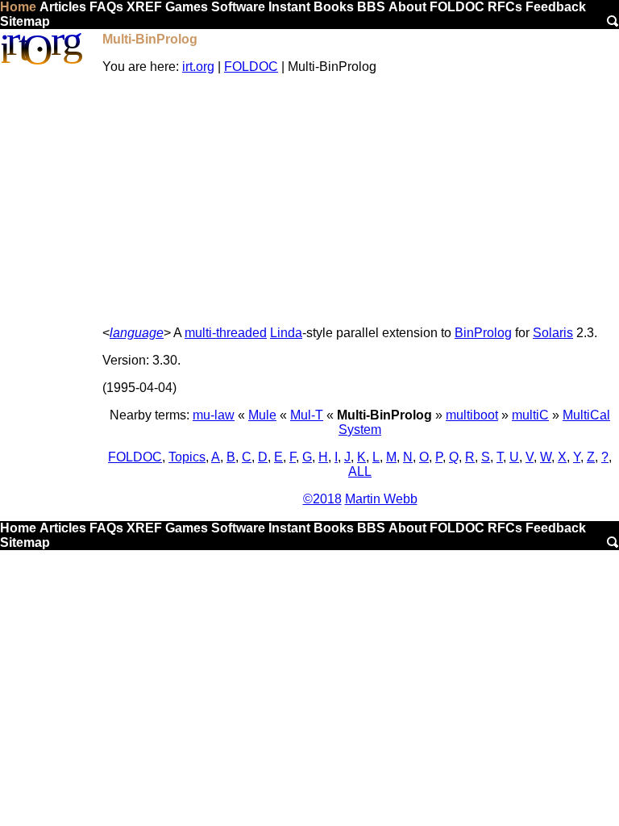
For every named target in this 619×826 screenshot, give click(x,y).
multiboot (472, 415)
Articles (62, 7)
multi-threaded (226, 333)
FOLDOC (457, 7)
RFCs (505, 7)
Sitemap (25, 21)
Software (238, 7)
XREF (144, 7)
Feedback (556, 7)
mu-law (214, 415)
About (407, 7)
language (137, 333)
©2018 (322, 499)
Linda (286, 333)
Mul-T (306, 415)
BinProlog (483, 333)
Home (18, 7)
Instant (289, 7)
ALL (360, 471)
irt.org (198, 66)
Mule (262, 415)
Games (186, 7)
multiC (530, 415)
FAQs (106, 7)
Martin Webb (381, 499)
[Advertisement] (359, 200)
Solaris (553, 333)
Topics (187, 457)
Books (334, 7)
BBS (371, 7)
